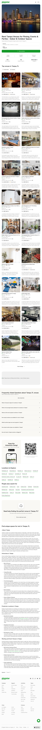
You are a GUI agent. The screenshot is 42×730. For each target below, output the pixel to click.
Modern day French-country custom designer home (31, 118)
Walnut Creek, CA (27, 470)
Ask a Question (21, 398)
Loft (31, 707)
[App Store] (11, 450)
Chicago (3, 712)
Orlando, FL (16, 479)
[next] (19, 80)
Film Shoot (18, 489)
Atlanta (3, 710)
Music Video (23, 699)
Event (18, 486)
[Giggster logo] (6, 678)
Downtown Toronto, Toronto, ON (8, 476)
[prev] (3, 80)
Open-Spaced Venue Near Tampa (29, 322)
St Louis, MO (18, 476)
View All (22, 701)
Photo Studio (17, 492)
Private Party (35, 486)
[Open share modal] (17, 74)
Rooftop (22, 710)
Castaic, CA (4, 479)
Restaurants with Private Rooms (27, 489)
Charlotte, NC (4, 473)
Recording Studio (34, 697)
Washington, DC (5, 470)
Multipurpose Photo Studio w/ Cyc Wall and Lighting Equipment (11, 205)
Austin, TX (32, 476)
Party (22, 685)
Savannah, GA (10, 479)
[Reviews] (39, 678)
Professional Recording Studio (28, 264)
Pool (31, 688)
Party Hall (32, 708)
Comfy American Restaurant (8, 322)
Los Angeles (4, 707)
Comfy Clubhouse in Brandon (28, 176)
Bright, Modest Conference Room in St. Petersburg (11, 235)
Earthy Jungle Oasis (26, 293)
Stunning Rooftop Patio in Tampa (9, 293)
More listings (20, 366)
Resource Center (14, 692)
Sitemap (24, 727)
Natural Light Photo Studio (7, 264)
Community (13, 688)
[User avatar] (38, 2)
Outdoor (22, 708)
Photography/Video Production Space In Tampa (31, 235)
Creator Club (4, 692)
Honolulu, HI (11, 473)
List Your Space (14, 685)
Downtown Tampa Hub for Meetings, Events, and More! (31, 88)
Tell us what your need (21, 517)
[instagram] (32, 678)
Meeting (22, 695)
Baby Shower (31, 492)
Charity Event (11, 489)
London (12, 707)
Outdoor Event (12, 486)
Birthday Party (4, 489)
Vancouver (13, 708)
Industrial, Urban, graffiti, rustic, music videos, (31, 352)
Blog (2, 687)
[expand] (39, 403)
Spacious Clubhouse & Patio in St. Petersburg (31, 147)
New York (3, 708)
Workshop (30, 486)
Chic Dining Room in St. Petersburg (29, 205)
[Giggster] (6, 2)
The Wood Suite (5, 88)
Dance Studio (33, 695)
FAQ (12, 687)
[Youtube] (37, 678)
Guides (3, 688)
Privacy (21, 727)
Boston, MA (24, 473)
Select (3, 690)
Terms (17, 727)
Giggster (3, 672)
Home (32, 687)
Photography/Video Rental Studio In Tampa (11, 118)
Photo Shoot (23, 687)
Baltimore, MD (25, 476)
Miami (3, 714)
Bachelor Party (25, 492)
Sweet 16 (12, 492)
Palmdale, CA (20, 470)
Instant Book (6, 69)
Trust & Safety (14, 694)
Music (22, 707)
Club (31, 692)
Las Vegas (13, 712)
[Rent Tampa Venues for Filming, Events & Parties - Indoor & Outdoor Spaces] (21, 378)
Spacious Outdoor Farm (7, 352)
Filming (22, 694)
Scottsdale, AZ (18, 473)
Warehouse (33, 699)
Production (23, 688)
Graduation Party (5, 492)
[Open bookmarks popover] (19, 74)
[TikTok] (35, 678)
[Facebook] (30, 678)
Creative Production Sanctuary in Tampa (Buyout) (11, 176)
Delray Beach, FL (13, 470)
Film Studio (32, 690)
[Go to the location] (11, 80)
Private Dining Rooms (6, 495)
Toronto (12, 710)
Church (32, 694)
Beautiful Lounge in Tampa (7, 147)
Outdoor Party (23, 486)
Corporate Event (5, 486)
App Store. (33, 457)
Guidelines (13, 690)
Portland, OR (35, 470)
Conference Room (24, 712)
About (3, 685)
